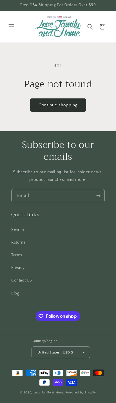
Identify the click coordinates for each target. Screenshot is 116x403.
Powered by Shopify (80, 392)
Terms (16, 255)
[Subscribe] (98, 195)
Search (17, 230)
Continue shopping (58, 105)
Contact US (21, 280)
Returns (18, 242)
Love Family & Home (49, 392)
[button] (11, 27)
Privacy (17, 267)
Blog (15, 293)
